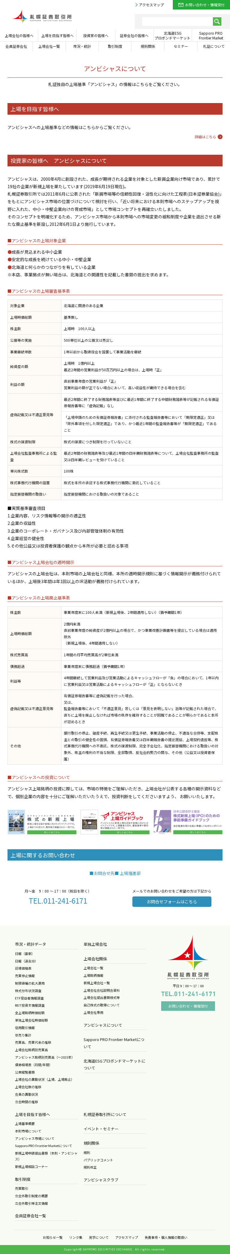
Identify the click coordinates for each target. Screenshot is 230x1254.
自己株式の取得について (102, 1004)
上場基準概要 (25, 1123)
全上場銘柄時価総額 (30, 1012)
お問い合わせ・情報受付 (205, 4)
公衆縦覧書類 (25, 1072)
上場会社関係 (95, 959)
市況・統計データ (30, 944)
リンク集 (75, 1237)
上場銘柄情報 (93, 975)
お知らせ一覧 (53, 1237)
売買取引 (21, 1188)
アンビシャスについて (103, 1025)
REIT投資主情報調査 (30, 1005)
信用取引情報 (25, 1027)
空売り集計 (23, 1035)
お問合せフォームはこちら (172, 902)
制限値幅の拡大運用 (30, 983)
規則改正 (90, 1167)
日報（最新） (25, 953)
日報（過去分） (26, 961)
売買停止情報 (25, 975)
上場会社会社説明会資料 (102, 990)
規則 (87, 1152)
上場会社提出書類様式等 (102, 997)
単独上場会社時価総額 (31, 1020)
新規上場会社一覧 (97, 982)
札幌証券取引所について (105, 1114)
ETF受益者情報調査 (29, 998)
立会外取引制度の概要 (31, 1195)
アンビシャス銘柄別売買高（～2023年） (45, 1057)
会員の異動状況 (26, 1094)
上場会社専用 (93, 1012)
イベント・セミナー (101, 1129)
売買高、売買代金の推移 (33, 1042)
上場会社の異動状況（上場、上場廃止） (44, 1079)
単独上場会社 (95, 944)
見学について (99, 1237)
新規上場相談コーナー (31, 1166)
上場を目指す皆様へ (32, 1114)
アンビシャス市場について (35, 1138)
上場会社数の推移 (28, 1086)
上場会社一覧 (93, 967)
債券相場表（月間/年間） (33, 1064)
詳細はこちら (205, 136)
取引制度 (23, 1179)
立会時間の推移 (26, 1101)
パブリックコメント (98, 1160)
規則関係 (91, 1143)
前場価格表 (23, 968)
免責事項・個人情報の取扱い (166, 1237)
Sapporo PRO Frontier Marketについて (43, 1145)
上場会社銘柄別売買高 (31, 1049)
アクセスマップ (151, 4)
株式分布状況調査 (28, 990)
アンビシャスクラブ (101, 1180)
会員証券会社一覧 (30, 1215)
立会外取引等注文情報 (31, 1203)
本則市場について (28, 1131)
